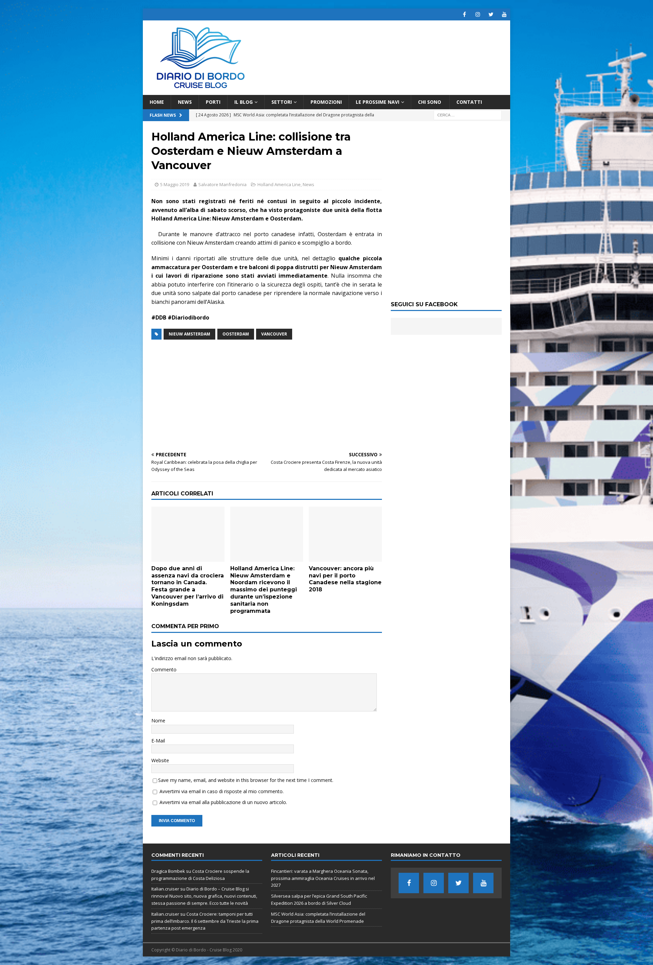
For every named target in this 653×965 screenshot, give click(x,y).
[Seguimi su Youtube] (504, 14)
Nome (158, 720)
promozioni (326, 102)
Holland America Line (279, 184)
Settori (281, 102)
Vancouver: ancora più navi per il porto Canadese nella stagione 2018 (345, 579)
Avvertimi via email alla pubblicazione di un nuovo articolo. (223, 802)
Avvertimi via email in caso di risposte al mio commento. (222, 791)
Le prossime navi (377, 102)
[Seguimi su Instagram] (478, 14)
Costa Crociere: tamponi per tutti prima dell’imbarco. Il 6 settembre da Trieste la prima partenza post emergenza (204, 921)
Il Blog (243, 102)
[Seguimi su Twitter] (491, 14)
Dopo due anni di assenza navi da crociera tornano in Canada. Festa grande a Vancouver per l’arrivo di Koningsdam (187, 586)
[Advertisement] (266, 396)
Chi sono (430, 102)
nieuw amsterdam (189, 334)
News (185, 102)
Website (160, 760)
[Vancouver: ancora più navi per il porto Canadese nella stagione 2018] (345, 534)
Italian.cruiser (165, 889)
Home (157, 102)
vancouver (274, 334)
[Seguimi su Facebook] (464, 14)
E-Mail (158, 740)
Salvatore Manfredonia (222, 184)
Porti (213, 102)
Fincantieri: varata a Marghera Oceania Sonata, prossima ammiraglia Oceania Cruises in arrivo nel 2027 (323, 878)
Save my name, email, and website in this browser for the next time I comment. (245, 780)
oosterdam (235, 334)
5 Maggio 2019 (174, 184)
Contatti (469, 102)
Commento (164, 669)
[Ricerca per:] (468, 115)
